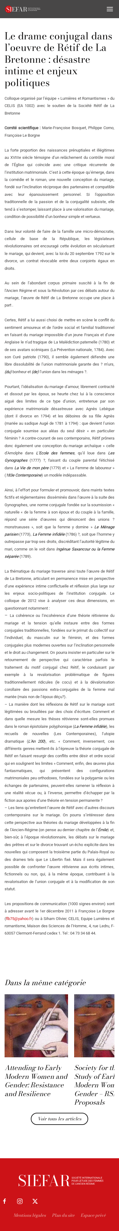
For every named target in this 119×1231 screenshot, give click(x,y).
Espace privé (93, 1215)
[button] (109, 9)
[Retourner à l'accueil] (23, 9)
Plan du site (63, 1215)
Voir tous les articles (59, 1118)
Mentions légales (29, 1215)
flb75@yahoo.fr (19, 918)
